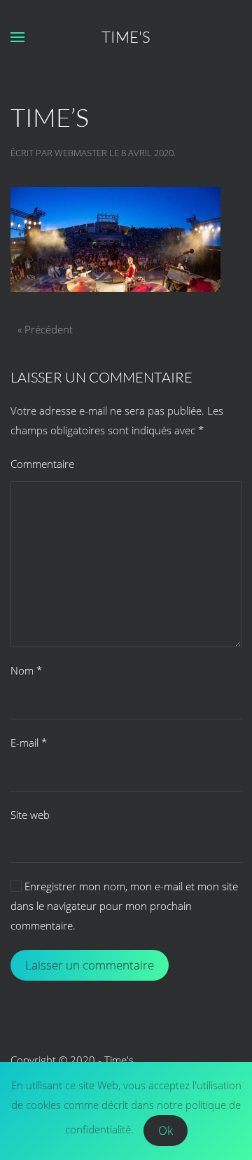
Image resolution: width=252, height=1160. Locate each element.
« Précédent (45, 329)
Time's (126, 36)
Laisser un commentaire (89, 965)
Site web (30, 815)
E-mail (28, 743)
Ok (165, 1130)
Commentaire (42, 464)
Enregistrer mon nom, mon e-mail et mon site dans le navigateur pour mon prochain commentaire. (124, 905)
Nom (26, 670)
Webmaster (81, 152)
